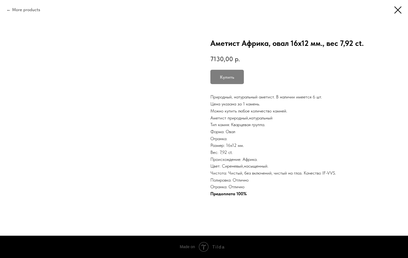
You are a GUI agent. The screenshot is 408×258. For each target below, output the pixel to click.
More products (26, 9)
